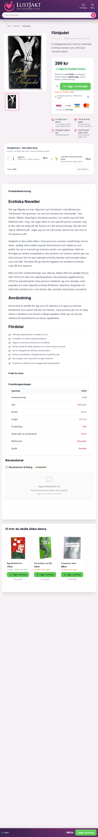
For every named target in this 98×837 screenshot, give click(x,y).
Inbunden (82, 441)
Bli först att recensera (71, 38)
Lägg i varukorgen (77, 86)
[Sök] (93, 15)
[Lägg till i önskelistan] (88, 96)
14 (82, 412)
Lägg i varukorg (20, 574)
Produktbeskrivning (19, 191)
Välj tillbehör (82, 169)
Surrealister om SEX (43, 563)
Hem (9, 26)
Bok (85, 426)
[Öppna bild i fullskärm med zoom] (42, 87)
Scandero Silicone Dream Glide (71, 157)
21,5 (81, 419)
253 (79, 404)
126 (82, 433)
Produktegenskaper (19, 384)
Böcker (17, 26)
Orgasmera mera (68, 563)
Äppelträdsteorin (14, 563)
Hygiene (20, 157)
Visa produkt (18, 579)
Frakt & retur (16, 373)
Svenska (83, 448)
